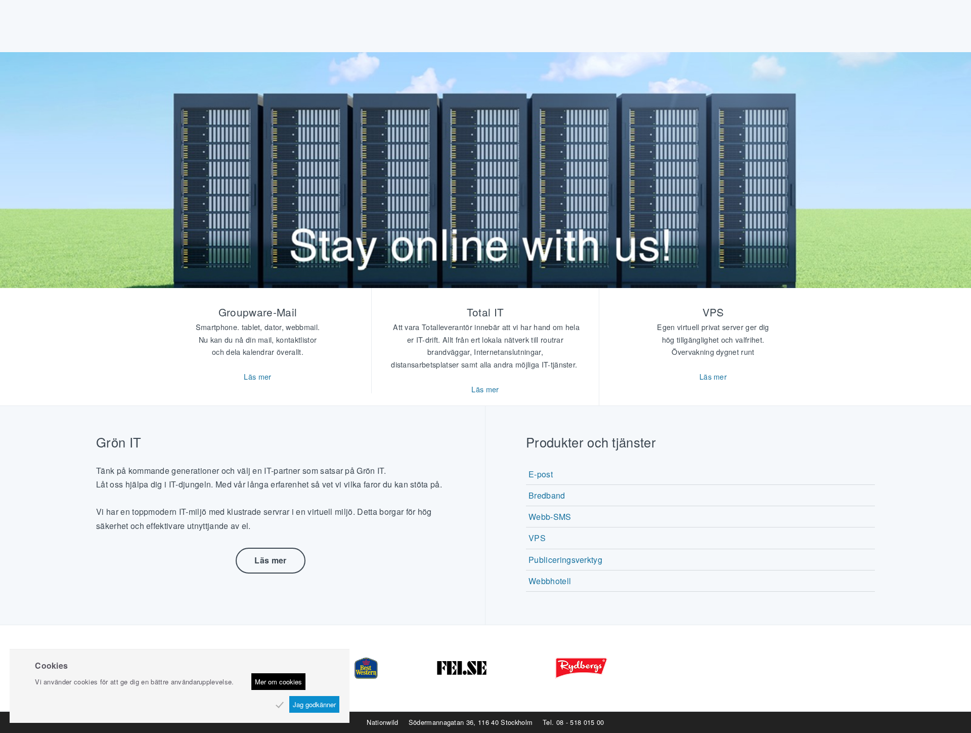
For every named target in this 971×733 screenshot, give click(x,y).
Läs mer (257, 376)
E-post (540, 474)
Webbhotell (549, 581)
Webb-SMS (549, 516)
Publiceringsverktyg (565, 559)
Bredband (546, 495)
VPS (537, 538)
